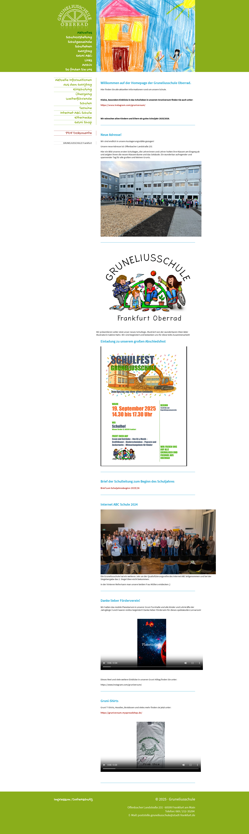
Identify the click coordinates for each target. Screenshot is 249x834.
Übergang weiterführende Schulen (79, 99)
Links (88, 60)
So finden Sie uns (78, 69)
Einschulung (82, 89)
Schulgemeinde (80, 42)
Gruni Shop (83, 122)
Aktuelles (84, 33)
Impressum (62, 799)
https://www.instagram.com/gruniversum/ (123, 105)
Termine (85, 108)
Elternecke (83, 117)
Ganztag (85, 51)
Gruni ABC (84, 56)
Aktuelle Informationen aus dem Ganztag (73, 82)
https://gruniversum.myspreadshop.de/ (121, 712)
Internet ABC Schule (76, 113)
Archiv (87, 65)
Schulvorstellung (79, 37)
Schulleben (83, 46)
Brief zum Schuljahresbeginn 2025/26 (120, 488)
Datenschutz (82, 799)
